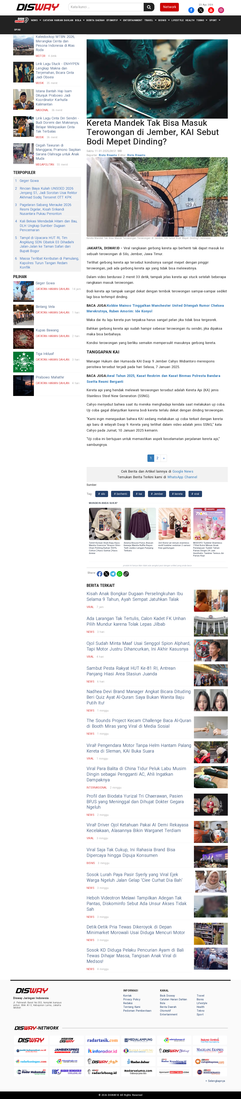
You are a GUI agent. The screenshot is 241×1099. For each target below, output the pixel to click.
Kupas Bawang (47, 330)
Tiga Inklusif (45, 353)
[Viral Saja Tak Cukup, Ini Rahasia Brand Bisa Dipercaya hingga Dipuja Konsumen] (211, 857)
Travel (148, 20)
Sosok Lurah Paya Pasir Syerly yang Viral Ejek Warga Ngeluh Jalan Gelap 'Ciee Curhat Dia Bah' (134, 878)
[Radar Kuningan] (31, 1061)
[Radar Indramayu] (174, 1040)
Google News (182, 471)
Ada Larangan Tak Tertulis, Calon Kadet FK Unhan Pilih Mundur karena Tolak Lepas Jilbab (136, 621)
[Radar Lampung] (138, 1051)
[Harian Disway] (67, 1040)
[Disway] (31, 1040)
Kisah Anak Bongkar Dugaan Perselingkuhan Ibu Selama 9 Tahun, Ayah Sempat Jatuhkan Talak (135, 597)
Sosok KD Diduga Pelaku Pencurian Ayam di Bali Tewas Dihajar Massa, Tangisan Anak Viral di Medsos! (135, 956)
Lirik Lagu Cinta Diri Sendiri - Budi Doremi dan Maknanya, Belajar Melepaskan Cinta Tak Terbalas (57, 125)
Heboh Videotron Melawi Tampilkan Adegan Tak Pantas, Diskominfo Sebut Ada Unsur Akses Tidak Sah (137, 904)
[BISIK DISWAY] (21, 20)
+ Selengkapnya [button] (215, 1081)
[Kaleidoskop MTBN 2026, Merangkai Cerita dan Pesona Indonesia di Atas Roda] (23, 45)
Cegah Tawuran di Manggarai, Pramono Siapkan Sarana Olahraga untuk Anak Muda (58, 152)
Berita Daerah (95, 20)
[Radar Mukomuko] (31, 1072)
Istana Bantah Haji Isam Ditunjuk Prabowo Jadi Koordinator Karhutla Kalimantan (54, 98)
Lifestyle (178, 20)
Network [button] (169, 7)
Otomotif (112, 20)
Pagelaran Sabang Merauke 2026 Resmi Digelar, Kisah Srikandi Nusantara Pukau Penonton (43, 209)
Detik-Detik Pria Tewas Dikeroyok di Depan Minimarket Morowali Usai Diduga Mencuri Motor (136, 930)
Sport (213, 20)
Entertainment (133, 20)
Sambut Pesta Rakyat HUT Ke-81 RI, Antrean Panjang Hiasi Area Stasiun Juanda (131, 671)
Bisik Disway (167, 996)
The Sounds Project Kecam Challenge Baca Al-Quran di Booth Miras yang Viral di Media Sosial (139, 724)
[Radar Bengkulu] (67, 1072)
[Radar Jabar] (138, 1061)
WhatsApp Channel (182, 477)
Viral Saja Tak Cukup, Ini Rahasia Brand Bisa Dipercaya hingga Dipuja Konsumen (131, 853)
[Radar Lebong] (102, 1072)
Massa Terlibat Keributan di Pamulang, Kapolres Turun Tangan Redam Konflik (47, 263)
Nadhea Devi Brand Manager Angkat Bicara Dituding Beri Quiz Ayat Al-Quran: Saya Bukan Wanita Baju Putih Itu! (139, 697)
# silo (101, 494)
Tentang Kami (131, 1007)
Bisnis (162, 20)
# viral (195, 494)
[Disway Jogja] (102, 1061)
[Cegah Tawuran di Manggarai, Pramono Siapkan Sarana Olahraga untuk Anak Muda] (23, 153)
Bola (78, 20)
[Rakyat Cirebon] (210, 1040)
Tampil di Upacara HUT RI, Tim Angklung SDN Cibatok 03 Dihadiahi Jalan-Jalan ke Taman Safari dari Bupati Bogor (44, 244)
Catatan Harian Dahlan (58, 20)
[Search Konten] (149, 7)
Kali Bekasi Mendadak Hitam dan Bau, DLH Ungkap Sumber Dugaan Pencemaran (46, 225)
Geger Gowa (27, 181)
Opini (17, 29)
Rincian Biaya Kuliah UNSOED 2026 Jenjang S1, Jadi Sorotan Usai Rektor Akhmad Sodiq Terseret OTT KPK (46, 193)
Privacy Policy (131, 999)
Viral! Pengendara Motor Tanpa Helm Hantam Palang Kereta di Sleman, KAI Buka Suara (139, 748)
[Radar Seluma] (138, 1072)
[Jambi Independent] (31, 1051)
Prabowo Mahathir (50, 377)
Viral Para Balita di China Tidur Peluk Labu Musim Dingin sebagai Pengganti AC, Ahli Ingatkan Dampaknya (136, 774)
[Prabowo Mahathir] (23, 385)
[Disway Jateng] (174, 1051)
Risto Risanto (108, 155)
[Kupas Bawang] (23, 338)
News (34, 20)
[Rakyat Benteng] (174, 1072)
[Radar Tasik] (102, 1040)
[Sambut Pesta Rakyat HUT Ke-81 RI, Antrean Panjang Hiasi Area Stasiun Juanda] (211, 675)
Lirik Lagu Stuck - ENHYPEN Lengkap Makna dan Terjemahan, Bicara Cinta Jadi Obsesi (57, 70)
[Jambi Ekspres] (67, 1051)
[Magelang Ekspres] (210, 1051)
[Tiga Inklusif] (23, 362)
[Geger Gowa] (23, 291)
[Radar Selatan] (210, 1072)
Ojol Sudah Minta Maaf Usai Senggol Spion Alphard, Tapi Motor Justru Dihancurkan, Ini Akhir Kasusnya (139, 646)
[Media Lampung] (138, 1040)
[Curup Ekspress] (210, 1061)
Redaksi (128, 1003)
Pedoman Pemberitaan (137, 1011)
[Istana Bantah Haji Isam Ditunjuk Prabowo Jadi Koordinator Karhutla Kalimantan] (23, 99)
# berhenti (120, 494)
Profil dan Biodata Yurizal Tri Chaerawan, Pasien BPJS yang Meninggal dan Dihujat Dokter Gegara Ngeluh (135, 802)
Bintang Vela (45, 306)
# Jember (157, 494)
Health (189, 20)
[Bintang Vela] (23, 315)
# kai (139, 494)
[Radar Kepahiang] (174, 1061)
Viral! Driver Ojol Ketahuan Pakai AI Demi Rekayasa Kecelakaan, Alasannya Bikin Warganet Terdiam (137, 828)
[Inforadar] (102, 1051)
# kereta (177, 494)
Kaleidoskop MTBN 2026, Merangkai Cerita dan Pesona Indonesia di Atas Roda (55, 43)
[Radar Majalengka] (67, 1061)
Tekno (200, 20)
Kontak (127, 996)
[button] (157, 79)
